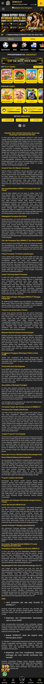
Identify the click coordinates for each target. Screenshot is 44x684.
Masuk (11, 39)
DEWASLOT (30, 137)
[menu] (3, 9)
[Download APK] (41, 3)
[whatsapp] (24, 125)
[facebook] (20, 125)
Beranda (4, 682)
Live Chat (40, 682)
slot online (16, 219)
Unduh (13, 682)
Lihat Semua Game (38, 66)
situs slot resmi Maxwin (22, 176)
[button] (40, 22)
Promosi (30, 682)
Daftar (33, 39)
